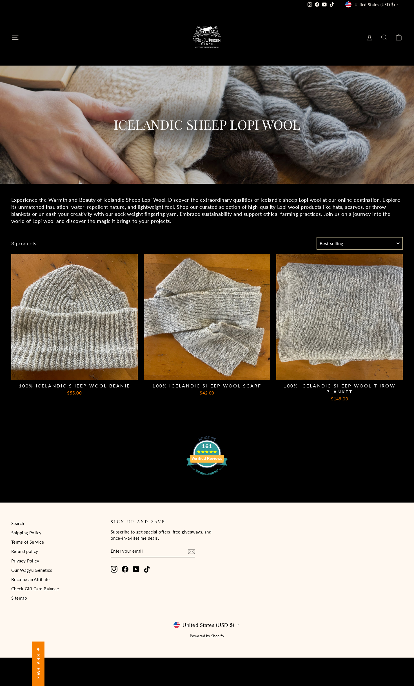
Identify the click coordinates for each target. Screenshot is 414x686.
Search (17, 523)
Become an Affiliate (30, 579)
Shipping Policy (26, 532)
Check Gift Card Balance (35, 588)
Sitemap (19, 597)
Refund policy (24, 551)
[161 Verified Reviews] (207, 478)
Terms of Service (27, 541)
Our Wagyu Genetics (31, 570)
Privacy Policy (25, 560)
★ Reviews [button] (38, 663)
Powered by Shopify (207, 636)
